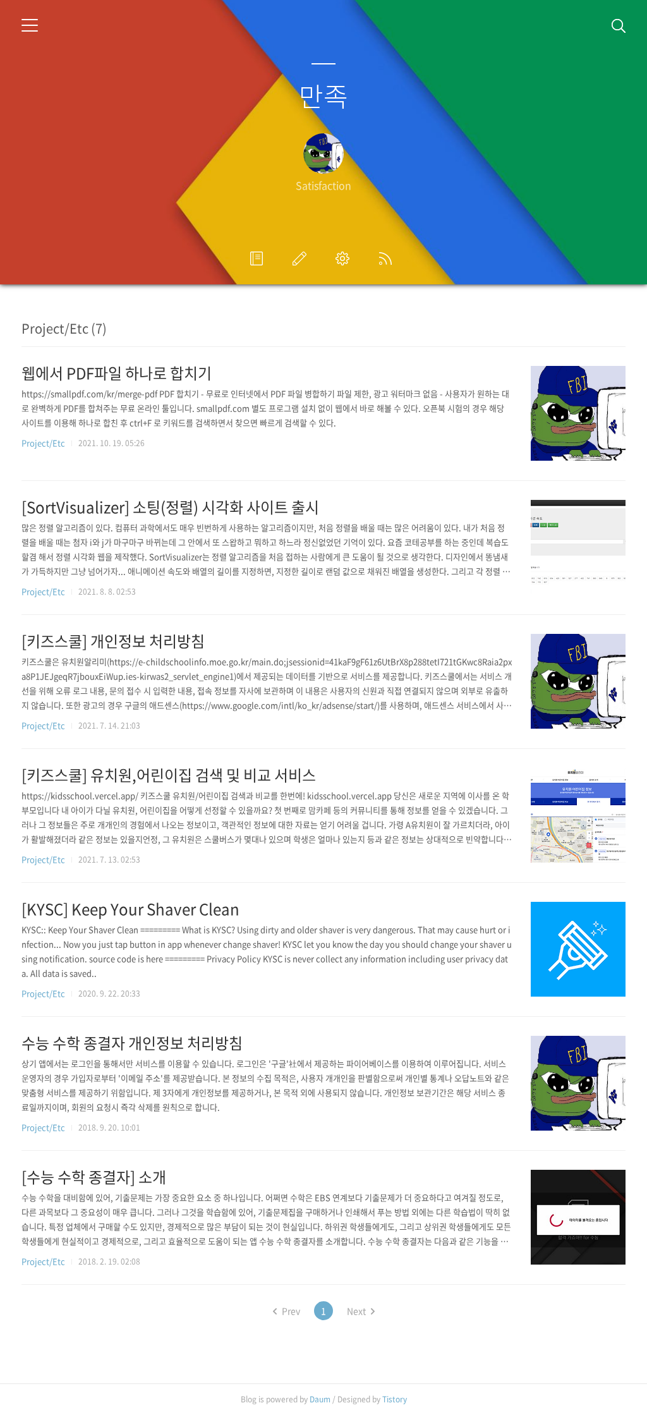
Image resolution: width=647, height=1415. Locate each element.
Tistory (394, 1399)
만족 (323, 95)
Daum (320, 1399)
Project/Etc (43, 443)
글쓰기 (302, 258)
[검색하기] (618, 25)
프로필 (259, 258)
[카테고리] (29, 25)
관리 (345, 258)
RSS (388, 258)
